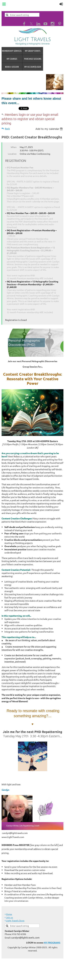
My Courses (12, 58)
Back (7, 128)
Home (9, 914)
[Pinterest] (59, 24)
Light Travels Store (15, 920)
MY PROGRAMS (52, 942)
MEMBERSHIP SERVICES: (12, 50)
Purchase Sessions (32, 58)
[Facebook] (24, 24)
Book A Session (12, 66)
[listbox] (49, 129)
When (14, 147)
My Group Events (32, 50)
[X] (31, 24)
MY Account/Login (32, 66)
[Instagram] (52, 24)
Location (12, 153)
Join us (9, 917)
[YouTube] (45, 24)
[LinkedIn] (38, 24)
